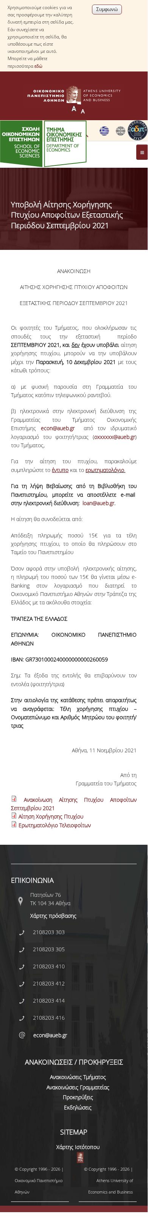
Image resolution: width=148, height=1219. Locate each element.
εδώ (38, 66)
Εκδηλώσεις (78, 1107)
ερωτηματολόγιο (105, 470)
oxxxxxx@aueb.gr (114, 436)
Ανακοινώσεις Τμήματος (78, 1077)
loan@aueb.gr (98, 503)
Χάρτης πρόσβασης (53, 915)
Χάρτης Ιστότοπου (78, 1147)
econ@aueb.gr (58, 428)
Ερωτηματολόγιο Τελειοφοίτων (55, 825)
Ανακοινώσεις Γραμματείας (78, 1087)
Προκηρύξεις (78, 1097)
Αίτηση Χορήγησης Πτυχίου (51, 816)
